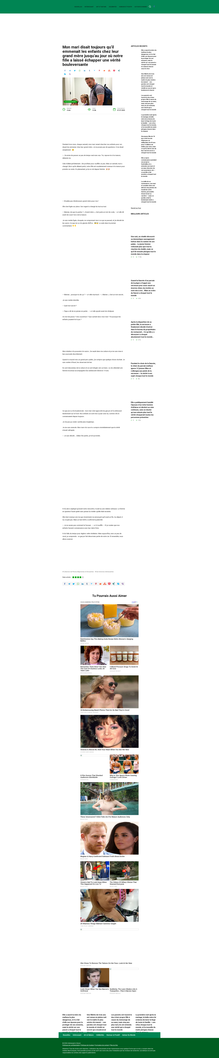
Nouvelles (78, 7)
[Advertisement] (109, 31)
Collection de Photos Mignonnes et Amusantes (79, 572)
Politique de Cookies (87, 1045)
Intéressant (89, 7)
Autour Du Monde (141, 7)
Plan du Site (114, 1045)
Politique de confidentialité (71, 1045)
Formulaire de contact (102, 1045)
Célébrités (113, 7)
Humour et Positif (125, 7)
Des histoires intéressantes (105, 572)
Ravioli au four (136, 208)
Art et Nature (101, 7)
